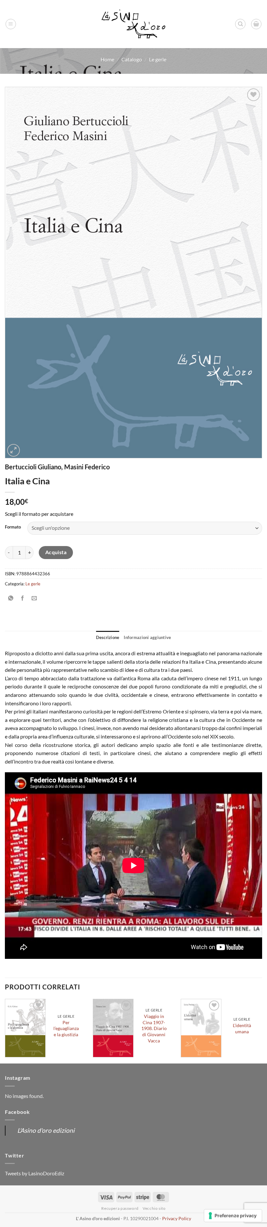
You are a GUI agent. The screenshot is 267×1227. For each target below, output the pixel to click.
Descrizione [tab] (107, 637)
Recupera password (119, 1208)
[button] (11, 24)
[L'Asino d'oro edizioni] (133, 24)
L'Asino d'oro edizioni (46, 1130)
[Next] (262, 1030)
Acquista (56, 552)
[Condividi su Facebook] (22, 598)
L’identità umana (242, 1028)
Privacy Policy (176, 1218)
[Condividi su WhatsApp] (11, 598)
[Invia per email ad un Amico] (34, 598)
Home (107, 59)
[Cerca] (240, 24)
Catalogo (131, 59)
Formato (13, 527)
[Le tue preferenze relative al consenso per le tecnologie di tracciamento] (233, 1215)
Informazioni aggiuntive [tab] (147, 637)
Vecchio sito (154, 1208)
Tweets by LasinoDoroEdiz (34, 1173)
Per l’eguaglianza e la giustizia (66, 1028)
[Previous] (5, 1030)
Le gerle (157, 59)
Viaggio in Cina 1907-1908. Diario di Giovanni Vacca (154, 1028)
